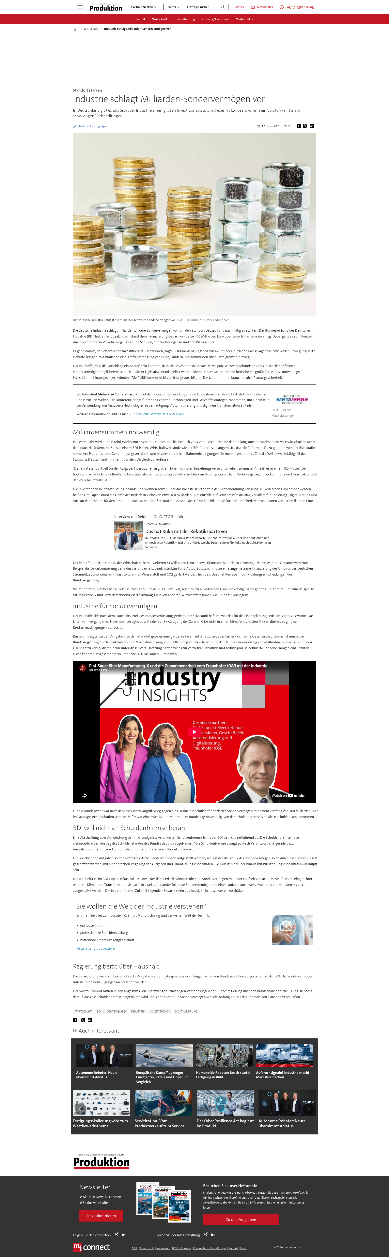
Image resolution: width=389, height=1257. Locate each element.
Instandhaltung (184, 19)
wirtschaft (83, 1011)
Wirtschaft (159, 19)
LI (125, 1234)
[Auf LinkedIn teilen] (313, 126)
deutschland (116, 1011)
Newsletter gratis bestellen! (96, 948)
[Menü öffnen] (80, 7)
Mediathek (243, 19)
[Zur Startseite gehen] (106, 7)
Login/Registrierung (300, 7)
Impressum (163, 1248)
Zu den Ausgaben (241, 1219)
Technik (140, 19)
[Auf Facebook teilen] (300, 126)
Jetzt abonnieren (101, 1215)
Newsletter (265, 7)
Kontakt (233, 1248)
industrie (138, 1011)
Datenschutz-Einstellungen (210, 1248)
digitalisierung (186, 1011)
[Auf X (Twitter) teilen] (306, 126)
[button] (80, 1109)
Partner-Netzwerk (143, 7)
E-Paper (238, 7)
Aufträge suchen (197, 7)
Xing (118, 1234)
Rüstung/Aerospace (215, 19)
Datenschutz (146, 1248)
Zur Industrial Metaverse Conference (157, 414)
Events (171, 7)
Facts (243, 1248)
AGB (134, 1248)
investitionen (160, 1011)
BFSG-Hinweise (181, 1248)
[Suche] (222, 7)
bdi (99, 1011)
